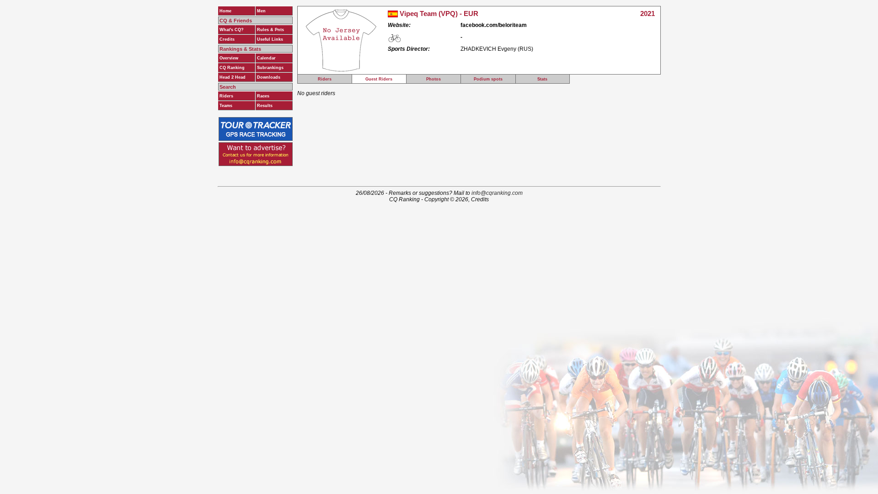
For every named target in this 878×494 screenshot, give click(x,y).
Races (263, 96)
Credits (227, 39)
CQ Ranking (232, 67)
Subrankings (270, 67)
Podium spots (488, 79)
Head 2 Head (233, 77)
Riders (226, 96)
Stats (542, 79)
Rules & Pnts (270, 29)
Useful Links (270, 39)
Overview (229, 58)
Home (225, 11)
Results (265, 105)
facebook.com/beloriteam (493, 25)
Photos (433, 79)
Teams (226, 105)
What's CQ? (232, 29)
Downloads (268, 77)
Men (261, 11)
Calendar (266, 58)
